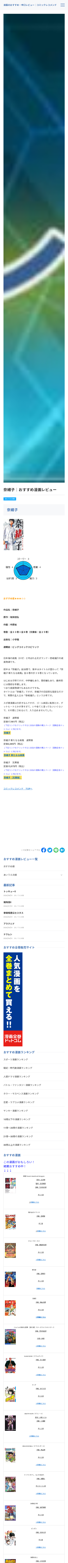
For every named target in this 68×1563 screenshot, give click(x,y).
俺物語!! (7, 902)
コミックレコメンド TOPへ (17, 788)
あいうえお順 (10, 499)
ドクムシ (7, 934)
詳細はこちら (35, 1202)
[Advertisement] (30, 820)
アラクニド (9, 923)
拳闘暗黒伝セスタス (13, 912)
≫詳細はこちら (41, 1260)
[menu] (63, 5)
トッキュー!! (9, 891)
